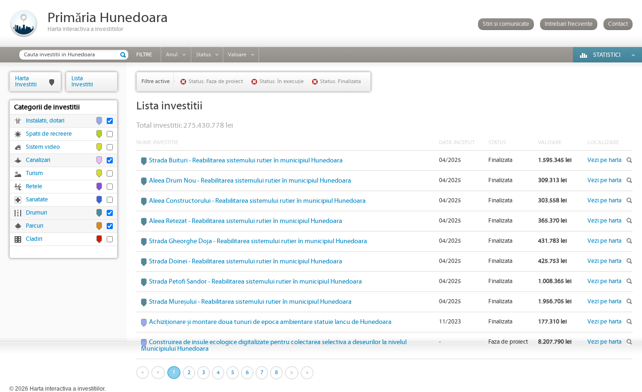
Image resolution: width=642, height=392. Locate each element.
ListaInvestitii (82, 81)
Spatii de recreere (49, 134)
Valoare (237, 55)
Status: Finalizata (340, 81)
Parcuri (34, 226)
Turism (34, 173)
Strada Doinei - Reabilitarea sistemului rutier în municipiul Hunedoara (245, 261)
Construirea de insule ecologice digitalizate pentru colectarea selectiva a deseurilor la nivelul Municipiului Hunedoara (274, 345)
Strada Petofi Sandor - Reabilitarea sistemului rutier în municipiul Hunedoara (255, 281)
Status (203, 55)
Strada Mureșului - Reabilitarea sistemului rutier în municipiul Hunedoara (250, 302)
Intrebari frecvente (569, 24)
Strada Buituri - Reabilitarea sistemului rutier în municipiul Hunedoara (246, 160)
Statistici (606, 55)
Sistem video (43, 147)
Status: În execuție (281, 81)
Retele (34, 186)
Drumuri (36, 212)
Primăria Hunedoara (107, 18)
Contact (618, 24)
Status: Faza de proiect (215, 81)
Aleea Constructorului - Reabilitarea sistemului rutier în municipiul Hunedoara (257, 201)
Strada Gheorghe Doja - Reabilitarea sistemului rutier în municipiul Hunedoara (258, 241)
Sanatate (37, 199)
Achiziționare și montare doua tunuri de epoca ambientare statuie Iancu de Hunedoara (270, 322)
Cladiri (34, 239)
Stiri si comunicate (506, 24)
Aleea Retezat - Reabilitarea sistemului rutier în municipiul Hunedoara (245, 221)
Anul (172, 55)
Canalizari (38, 160)
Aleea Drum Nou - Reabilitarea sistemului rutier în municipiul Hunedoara (250, 180)
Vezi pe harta (604, 160)
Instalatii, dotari (45, 120)
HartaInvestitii (26, 81)
